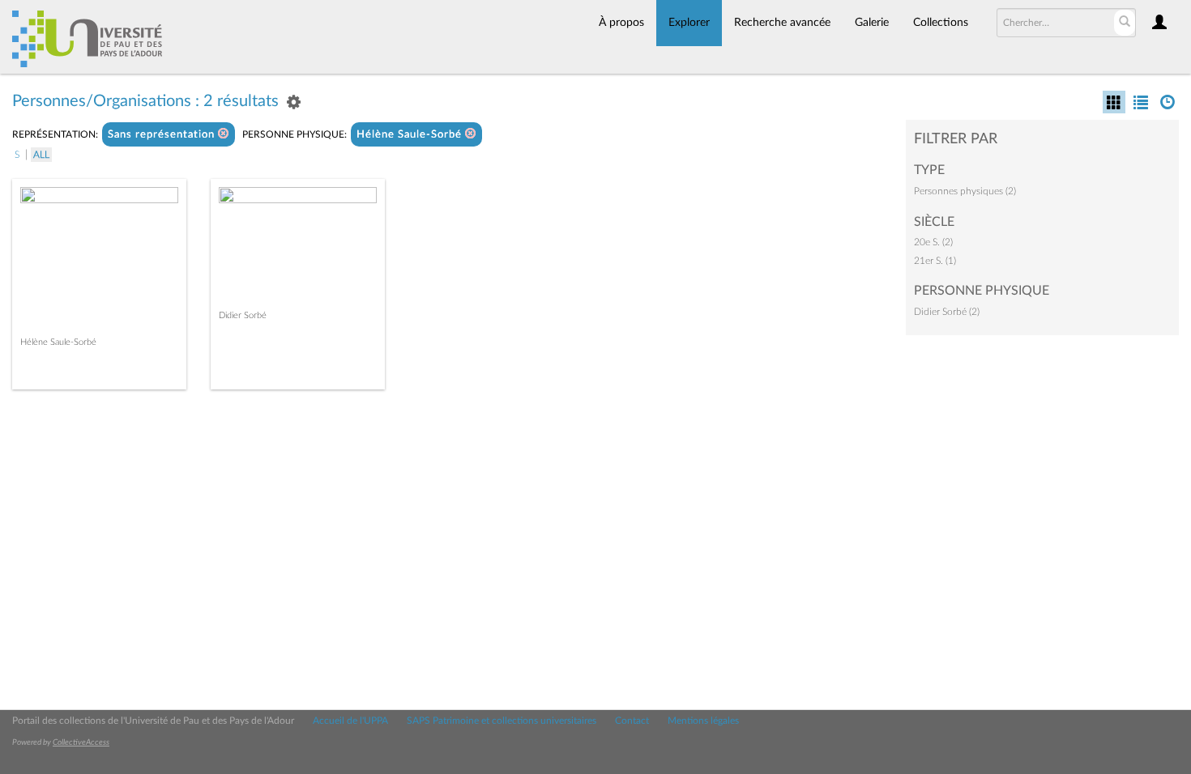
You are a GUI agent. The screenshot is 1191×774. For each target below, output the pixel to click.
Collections (940, 22)
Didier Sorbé (243, 315)
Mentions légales (703, 720)
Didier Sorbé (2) (947, 312)
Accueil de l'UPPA (350, 720)
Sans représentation (163, 135)
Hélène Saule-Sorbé (410, 135)
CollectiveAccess (81, 742)
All (41, 154)
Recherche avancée (782, 22)
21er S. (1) (935, 261)
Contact (632, 720)
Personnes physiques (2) (965, 191)
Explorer (689, 22)
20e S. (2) (933, 242)
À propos (621, 22)
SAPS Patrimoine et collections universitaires (501, 720)
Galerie (872, 22)
